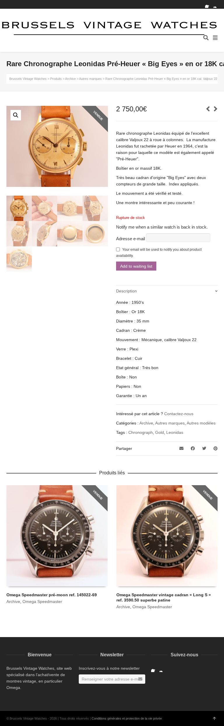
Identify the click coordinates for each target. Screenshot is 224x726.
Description (126, 291)
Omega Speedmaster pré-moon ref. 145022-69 (51, 594)
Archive (146, 423)
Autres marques (170, 423)
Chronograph (140, 432)
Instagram (217, 4)
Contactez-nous (178, 413)
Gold (159, 432)
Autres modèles (201, 423)
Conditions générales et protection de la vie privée (127, 718)
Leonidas (174, 432)
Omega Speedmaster (42, 601)
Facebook (208, 4)
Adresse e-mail (131, 238)
